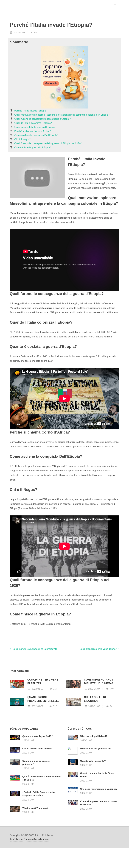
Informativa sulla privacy (37, 839)
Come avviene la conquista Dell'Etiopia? (36, 135)
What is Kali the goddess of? (95, 748)
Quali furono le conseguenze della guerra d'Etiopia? (42, 119)
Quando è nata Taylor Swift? (37, 736)
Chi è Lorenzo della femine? (37, 748)
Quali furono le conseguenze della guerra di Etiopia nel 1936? (48, 143)
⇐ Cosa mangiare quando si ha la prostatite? (34, 649)
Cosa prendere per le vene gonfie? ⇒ (99, 649)
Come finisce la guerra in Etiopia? (32, 147)
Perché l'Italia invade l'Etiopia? (31, 110)
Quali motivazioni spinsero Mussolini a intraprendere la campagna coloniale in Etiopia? (61, 115)
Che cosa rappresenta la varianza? (98, 789)
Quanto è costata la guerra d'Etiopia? (34, 127)
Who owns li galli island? (93, 736)
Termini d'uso (16, 839)
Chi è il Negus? (22, 139)
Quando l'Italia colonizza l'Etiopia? (33, 123)
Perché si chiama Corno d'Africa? (32, 131)
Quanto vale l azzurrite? (93, 761)
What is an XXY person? (35, 808)
